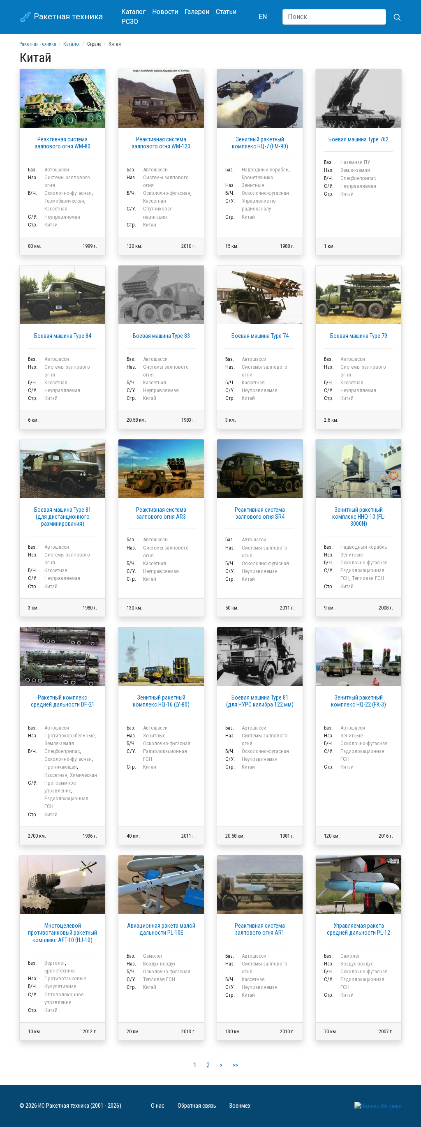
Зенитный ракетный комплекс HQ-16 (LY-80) (161, 701)
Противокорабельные (69, 735)
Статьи (226, 12)
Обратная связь (197, 1105)
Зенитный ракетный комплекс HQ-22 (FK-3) (358, 701)
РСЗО (129, 21)
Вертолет (54, 963)
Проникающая (60, 767)
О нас (157, 1105)
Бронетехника (257, 177)
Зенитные (253, 185)
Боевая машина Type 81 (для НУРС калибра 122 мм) (260, 701)
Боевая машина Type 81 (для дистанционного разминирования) (62, 517)
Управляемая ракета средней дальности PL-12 (358, 929)
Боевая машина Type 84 (62, 336)
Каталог (133, 12)
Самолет (152, 956)
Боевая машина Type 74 (260, 336)
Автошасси (56, 169)
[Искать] (394, 17)
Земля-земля (355, 170)
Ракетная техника (67, 16)
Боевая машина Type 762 (358, 139)
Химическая (83, 775)
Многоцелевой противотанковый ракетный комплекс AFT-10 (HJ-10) (62, 933)
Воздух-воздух (159, 964)
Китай (51, 225)
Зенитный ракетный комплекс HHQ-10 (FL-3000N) (358, 517)
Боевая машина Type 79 (358, 336)
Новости (165, 12)
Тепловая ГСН (368, 578)
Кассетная (55, 209)
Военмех (239, 1105)
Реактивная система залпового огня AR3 (161, 513)
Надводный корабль (265, 169)
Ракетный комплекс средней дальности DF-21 (63, 701)
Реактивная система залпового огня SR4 (260, 513)
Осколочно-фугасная (68, 193)
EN (263, 17)
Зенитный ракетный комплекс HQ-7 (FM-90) (260, 143)
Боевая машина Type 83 (161, 336)
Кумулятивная (60, 986)
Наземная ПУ (355, 162)
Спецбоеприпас (358, 178)
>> (235, 1065)
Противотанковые (65, 978)
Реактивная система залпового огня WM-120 (161, 143)
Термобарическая (64, 201)
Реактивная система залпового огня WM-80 (62, 143)
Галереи (197, 12)
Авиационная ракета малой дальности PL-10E (161, 929)
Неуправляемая (62, 217)
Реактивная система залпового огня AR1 (260, 929)
